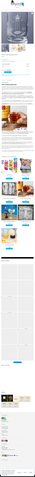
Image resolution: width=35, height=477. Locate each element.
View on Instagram (18, 362)
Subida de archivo (12, 75)
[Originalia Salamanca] (17, 3)
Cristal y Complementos (8, 74)
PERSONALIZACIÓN (5, 59)
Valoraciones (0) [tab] (9, 80)
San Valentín (8, 75)
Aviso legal (3, 446)
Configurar (30, 472)
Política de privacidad (5, 447)
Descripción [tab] (4, 80)
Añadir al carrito (9, 178)
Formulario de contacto (5, 421)
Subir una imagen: (4, 70)
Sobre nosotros (4, 420)
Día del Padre (19, 74)
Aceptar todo (19, 472)
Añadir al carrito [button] (9, 225)
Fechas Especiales (24, 74)
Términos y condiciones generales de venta (8, 449)
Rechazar (25, 472)
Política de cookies (4, 448)
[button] (32, 13)
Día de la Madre (14, 74)
